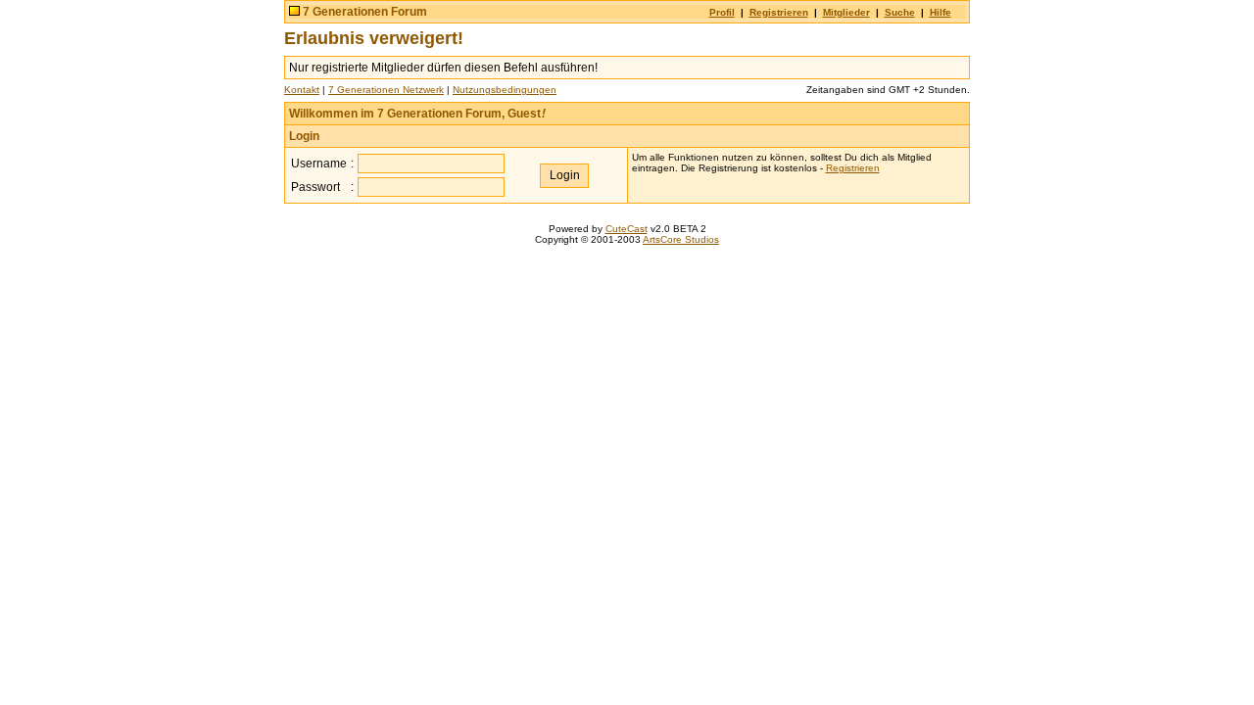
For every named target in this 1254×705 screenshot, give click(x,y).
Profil (722, 12)
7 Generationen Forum (365, 12)
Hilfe (940, 12)
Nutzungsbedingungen (504, 89)
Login (304, 136)
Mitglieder (846, 12)
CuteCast (626, 228)
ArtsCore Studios (681, 239)
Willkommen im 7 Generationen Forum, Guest (417, 113)
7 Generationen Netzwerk (386, 89)
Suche (900, 12)
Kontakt (301, 89)
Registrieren (778, 12)
